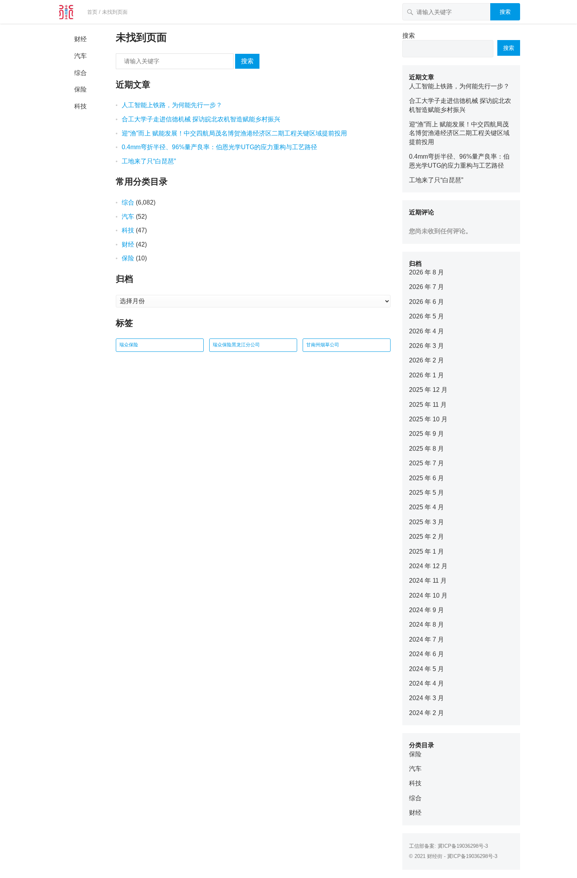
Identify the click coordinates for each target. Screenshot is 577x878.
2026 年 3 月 (426, 345)
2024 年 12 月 (428, 566)
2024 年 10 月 (428, 595)
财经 (80, 39)
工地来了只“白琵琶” (149, 161)
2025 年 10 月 (428, 419)
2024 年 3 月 (426, 698)
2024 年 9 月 (426, 610)
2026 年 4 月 (426, 331)
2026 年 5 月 (426, 316)
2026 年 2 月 (426, 360)
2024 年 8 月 (426, 624)
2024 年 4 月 (426, 683)
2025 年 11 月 (428, 404)
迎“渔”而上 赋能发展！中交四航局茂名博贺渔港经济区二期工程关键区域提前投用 (234, 133)
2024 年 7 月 (426, 639)
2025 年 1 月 (426, 551)
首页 (92, 12)
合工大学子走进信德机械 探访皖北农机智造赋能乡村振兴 (201, 119)
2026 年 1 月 (426, 375)
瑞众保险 (128, 345)
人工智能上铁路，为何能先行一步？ (172, 105)
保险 (80, 89)
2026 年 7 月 (426, 287)
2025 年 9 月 (426, 433)
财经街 (434, 856)
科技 (80, 106)
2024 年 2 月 (426, 713)
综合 (80, 73)
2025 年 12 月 (428, 389)
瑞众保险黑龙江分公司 (236, 345)
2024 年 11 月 (428, 580)
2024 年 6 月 (426, 654)
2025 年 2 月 (426, 536)
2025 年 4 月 (426, 507)
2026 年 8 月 (426, 272)
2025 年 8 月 (426, 448)
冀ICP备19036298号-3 (463, 846)
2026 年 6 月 (426, 301)
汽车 (80, 56)
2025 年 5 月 (426, 492)
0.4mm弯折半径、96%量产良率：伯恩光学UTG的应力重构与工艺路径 (219, 147)
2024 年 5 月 (426, 669)
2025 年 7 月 (426, 463)
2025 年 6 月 (426, 478)
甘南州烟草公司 (322, 345)
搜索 (505, 12)
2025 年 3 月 (426, 522)
